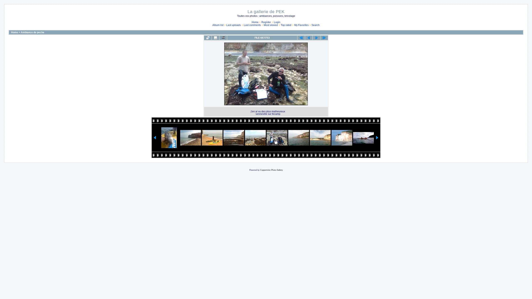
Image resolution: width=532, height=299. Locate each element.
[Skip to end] (324, 38)
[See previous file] (309, 38)
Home (255, 22)
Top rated (286, 25)
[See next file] (316, 38)
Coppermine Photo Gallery (271, 170)
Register (266, 22)
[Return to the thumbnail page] (208, 38)
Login (277, 22)
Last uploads (233, 25)
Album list (217, 25)
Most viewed (271, 25)
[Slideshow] (223, 38)
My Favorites (301, 25)
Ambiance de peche (32, 32)
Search (316, 25)
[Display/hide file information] (215, 38)
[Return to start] (301, 38)
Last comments (252, 25)
